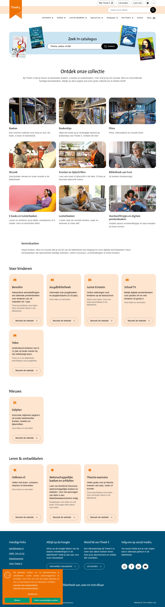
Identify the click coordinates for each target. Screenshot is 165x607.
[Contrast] (147, 3)
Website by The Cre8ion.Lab (145, 602)
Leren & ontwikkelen (77, 18)
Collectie (60, 18)
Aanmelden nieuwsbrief (61, 566)
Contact (140, 18)
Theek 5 (15, 9)
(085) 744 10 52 (16, 553)
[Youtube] (145, 566)
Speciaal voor (96, 18)
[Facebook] (131, 566)
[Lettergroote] (153, 3)
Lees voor (137, 3)
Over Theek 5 (126, 18)
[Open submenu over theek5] (132, 18)
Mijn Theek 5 (104, 3)
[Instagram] (124, 566)
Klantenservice (16, 558)
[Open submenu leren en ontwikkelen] (86, 18)
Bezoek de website (24, 320)
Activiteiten (46, 18)
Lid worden (123, 3)
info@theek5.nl (16, 548)
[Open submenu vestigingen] (117, 18)
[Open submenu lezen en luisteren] (64, 18)
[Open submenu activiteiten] (52, 18)
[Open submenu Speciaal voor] (102, 18)
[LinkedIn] (138, 566)
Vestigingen (111, 18)
